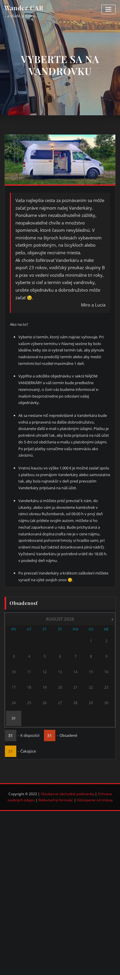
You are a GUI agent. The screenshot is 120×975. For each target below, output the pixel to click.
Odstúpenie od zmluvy (95, 800)
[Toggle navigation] (108, 9)
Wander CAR (23, 8)
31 (14, 718)
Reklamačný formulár (55, 800)
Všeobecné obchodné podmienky (67, 793)
